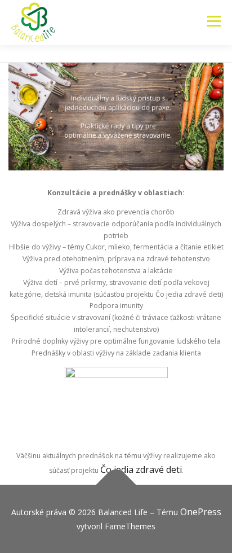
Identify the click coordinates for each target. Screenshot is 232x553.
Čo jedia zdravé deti (141, 469)
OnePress (200, 512)
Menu (214, 21)
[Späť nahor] (116, 485)
